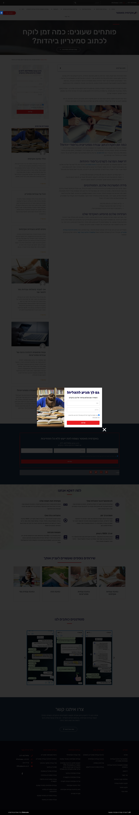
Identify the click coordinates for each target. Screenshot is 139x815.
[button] (104, 429)
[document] (69, 407)
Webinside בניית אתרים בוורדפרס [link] (18, 812)
